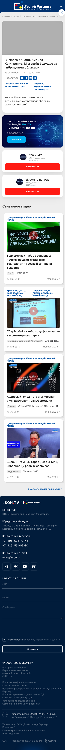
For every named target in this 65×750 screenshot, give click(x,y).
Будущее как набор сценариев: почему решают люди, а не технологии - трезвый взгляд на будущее (29, 261)
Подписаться (32, 166)
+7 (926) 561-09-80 (21, 128)
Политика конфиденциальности (19, 682)
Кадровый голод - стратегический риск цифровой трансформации (31, 398)
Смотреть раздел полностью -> (45, 489)
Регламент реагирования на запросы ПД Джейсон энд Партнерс (32, 690)
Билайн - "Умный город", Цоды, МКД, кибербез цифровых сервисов (33, 464)
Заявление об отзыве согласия (18, 700)
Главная (6, 16)
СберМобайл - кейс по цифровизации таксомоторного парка (33, 333)
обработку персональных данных (42, 639)
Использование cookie (14, 685)
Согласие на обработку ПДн (17, 697)
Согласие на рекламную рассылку (21, 703)
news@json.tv (15, 132)
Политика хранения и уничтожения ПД (23, 694)
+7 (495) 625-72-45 (15, 540)
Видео (16, 16)
